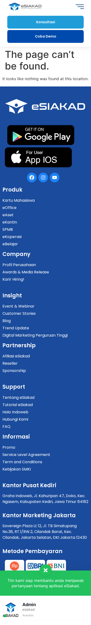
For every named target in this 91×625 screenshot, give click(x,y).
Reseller (10, 363)
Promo (8, 447)
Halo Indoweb (15, 412)
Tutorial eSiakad (17, 405)
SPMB (7, 229)
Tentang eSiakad (18, 397)
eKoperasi (12, 236)
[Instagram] (43, 177)
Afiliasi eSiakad (16, 356)
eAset (8, 215)
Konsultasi (45, 22)
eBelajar (10, 244)
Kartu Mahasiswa (18, 200)
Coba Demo (45, 36)
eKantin (9, 222)
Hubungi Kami (15, 419)
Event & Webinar (18, 306)
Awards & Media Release (25, 272)
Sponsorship (14, 370)
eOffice (9, 207)
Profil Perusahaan (19, 265)
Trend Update (15, 328)
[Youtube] (54, 177)
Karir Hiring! (13, 279)
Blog (6, 321)
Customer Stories (19, 313)
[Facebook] (32, 177)
